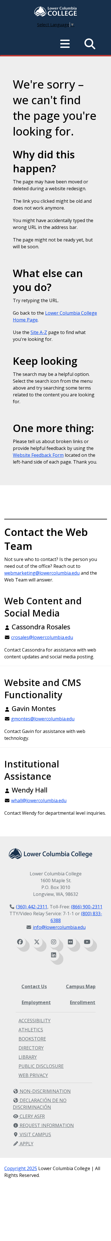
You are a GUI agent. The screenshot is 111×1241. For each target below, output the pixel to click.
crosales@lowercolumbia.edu (42, 637)
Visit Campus (35, 1134)
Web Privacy (33, 1075)
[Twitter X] (37, 942)
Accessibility (35, 1020)
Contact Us (34, 986)
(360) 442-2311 (31, 907)
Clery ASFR (32, 1116)
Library (28, 1057)
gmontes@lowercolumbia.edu (42, 719)
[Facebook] (20, 942)
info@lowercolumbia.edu (59, 927)
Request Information (46, 1125)
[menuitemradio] (65, 44)
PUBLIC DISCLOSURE (41, 1066)
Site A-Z (39, 332)
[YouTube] (87, 942)
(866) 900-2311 (86, 907)
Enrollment (82, 1002)
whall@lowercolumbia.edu (38, 800)
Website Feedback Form (38, 455)
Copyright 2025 (20, 1168)
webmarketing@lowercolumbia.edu (42, 573)
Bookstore (32, 1039)
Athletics (31, 1030)
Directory (31, 1048)
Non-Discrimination (45, 1091)
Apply (26, 1143)
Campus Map (81, 986)
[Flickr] (70, 942)
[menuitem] (55, 12)
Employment (36, 1002)
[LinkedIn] (53, 955)
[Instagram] (53, 942)
